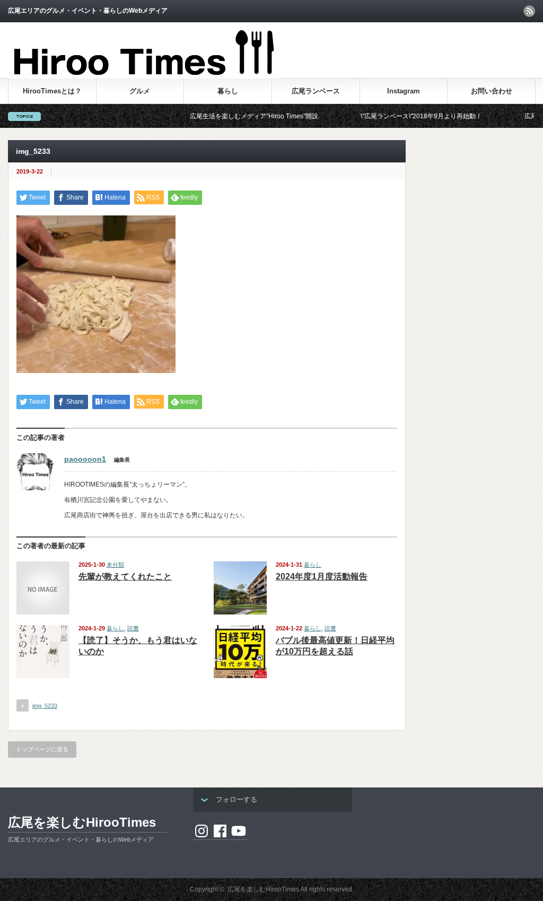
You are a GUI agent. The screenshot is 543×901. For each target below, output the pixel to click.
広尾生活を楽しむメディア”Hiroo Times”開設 (230, 116)
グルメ (139, 91)
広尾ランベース (316, 91)
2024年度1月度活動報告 (321, 576)
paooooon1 (85, 459)
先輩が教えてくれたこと (125, 576)
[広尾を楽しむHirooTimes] (143, 74)
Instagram (403, 91)
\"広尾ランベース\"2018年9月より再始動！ (397, 116)
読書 (133, 628)
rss (529, 11)
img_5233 (44, 706)
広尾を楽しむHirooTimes (82, 822)
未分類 (115, 564)
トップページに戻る (42, 749)
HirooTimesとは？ (52, 91)
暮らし (227, 91)
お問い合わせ (491, 91)
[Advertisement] (411, 50)
